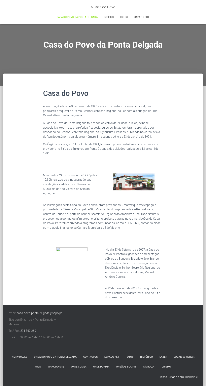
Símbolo (148, 366)
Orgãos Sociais (126, 366)
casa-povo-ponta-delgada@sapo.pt (39, 313)
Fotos (124, 17)
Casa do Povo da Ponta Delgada (77, 17)
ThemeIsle (191, 377)
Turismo (109, 17)
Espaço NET (111, 356)
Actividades (19, 356)
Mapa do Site (142, 17)
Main (38, 366)
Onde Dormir (101, 366)
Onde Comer (79, 366)
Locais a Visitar (184, 356)
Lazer (163, 356)
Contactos (90, 356)
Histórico (146, 356)
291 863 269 (28, 330)
